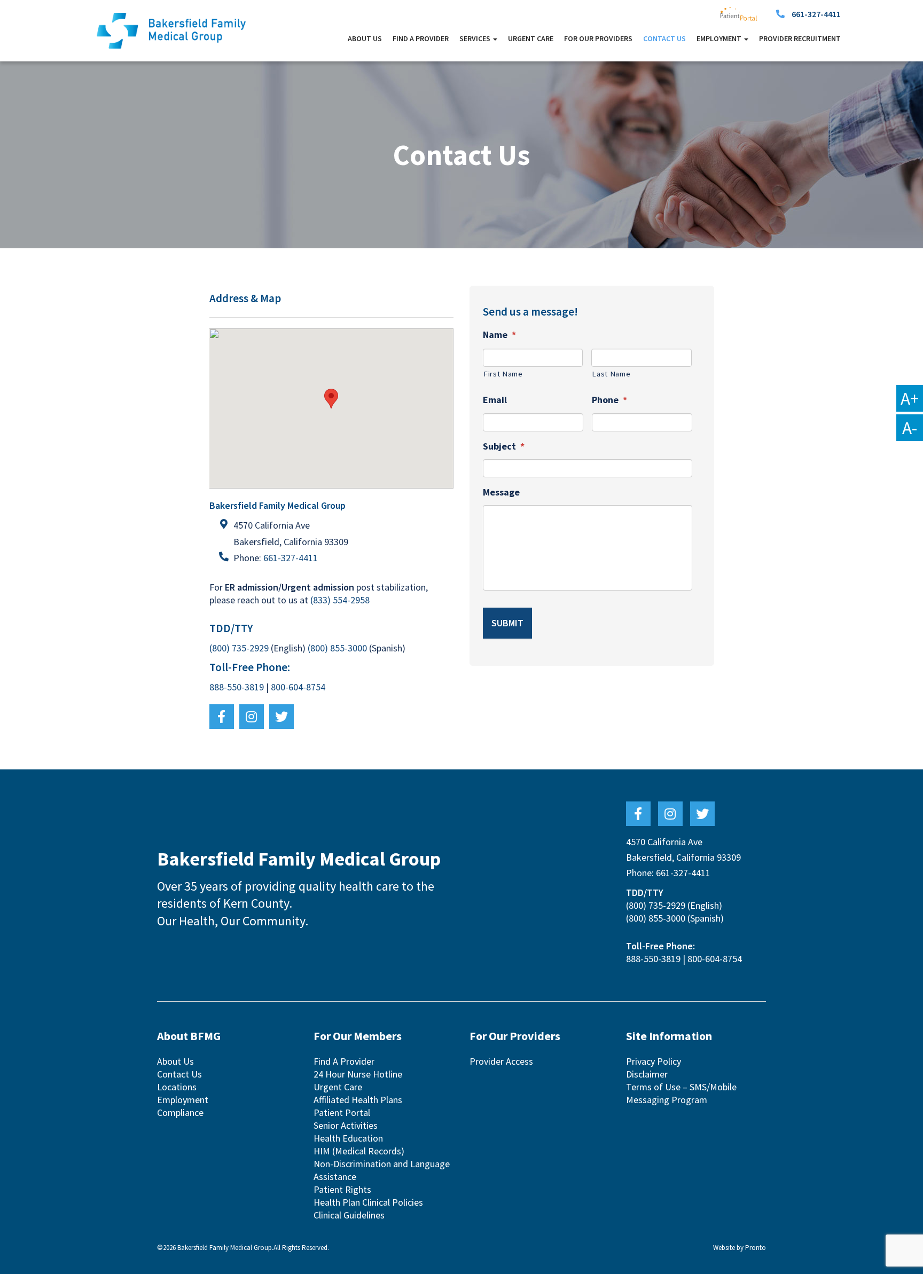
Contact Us (664, 38)
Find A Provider (421, 38)
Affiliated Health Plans (358, 1100)
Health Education (348, 1138)
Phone (609, 400)
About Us (365, 38)
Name (499, 334)
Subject (504, 446)
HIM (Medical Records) (359, 1151)
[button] (331, 398)
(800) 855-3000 (337, 648)
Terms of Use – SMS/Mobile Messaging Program (681, 1093)
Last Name (611, 374)
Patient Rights (342, 1189)
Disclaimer (647, 1074)
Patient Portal (342, 1112)
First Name (503, 374)
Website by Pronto (739, 1247)
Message (501, 492)
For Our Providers (598, 38)
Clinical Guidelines (349, 1215)
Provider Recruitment (800, 38)
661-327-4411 (816, 14)
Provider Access (501, 1061)
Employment (182, 1100)
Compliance (180, 1112)
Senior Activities (346, 1125)
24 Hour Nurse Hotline (358, 1074)
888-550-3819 (236, 687)
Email (495, 400)
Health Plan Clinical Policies (368, 1202)
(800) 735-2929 (239, 648)
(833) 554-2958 (340, 600)
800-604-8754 (298, 687)
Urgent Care (530, 38)
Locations (177, 1087)
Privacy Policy (653, 1061)
